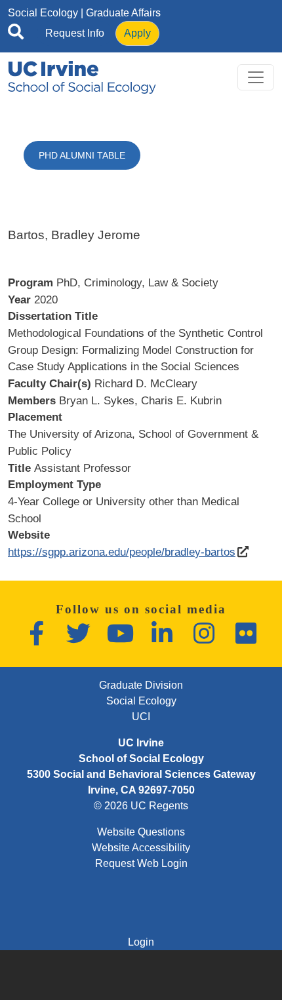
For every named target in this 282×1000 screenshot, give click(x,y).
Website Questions (141, 831)
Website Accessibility (141, 847)
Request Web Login (141, 863)
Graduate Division (141, 685)
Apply (137, 33)
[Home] (82, 77)
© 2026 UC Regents (141, 805)
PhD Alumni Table (82, 155)
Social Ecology (43, 12)
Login (141, 942)
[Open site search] (16, 34)
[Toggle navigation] (255, 77)
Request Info (74, 33)
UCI (141, 716)
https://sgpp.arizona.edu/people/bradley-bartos (121, 551)
